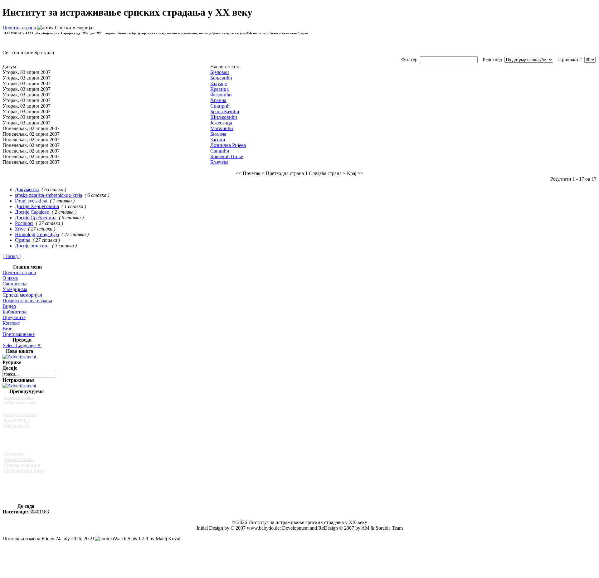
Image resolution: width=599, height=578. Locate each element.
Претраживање (18, 334)
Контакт (11, 323)
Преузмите (14, 317)
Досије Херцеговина (37, 206)
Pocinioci (24, 223)
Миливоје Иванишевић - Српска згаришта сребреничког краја (24, 462)
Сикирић (220, 106)
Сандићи (219, 150)
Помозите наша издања (27, 300)
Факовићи (221, 94)
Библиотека (14, 311)
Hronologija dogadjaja (37, 234)
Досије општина (32, 245)
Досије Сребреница (35, 217)
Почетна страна (19, 27)
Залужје (218, 83)
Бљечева (219, 162)
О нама (10, 278)
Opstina (22, 240)
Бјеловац (219, 72)
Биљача (218, 134)
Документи (27, 189)
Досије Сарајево (32, 212)
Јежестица (221, 122)
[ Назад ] (11, 256)
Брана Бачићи (224, 111)
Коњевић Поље (226, 156)
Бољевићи (221, 77)
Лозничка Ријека (228, 145)
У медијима (14, 289)
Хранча (218, 100)
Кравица (219, 89)
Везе (7, 328)
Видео (9, 306)
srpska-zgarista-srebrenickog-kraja (48, 195)
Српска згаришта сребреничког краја (20, 400)
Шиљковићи (223, 117)
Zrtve (20, 228)
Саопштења (14, 283)
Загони (217, 139)
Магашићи (221, 128)
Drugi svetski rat (31, 200)
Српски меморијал (22, 295)
